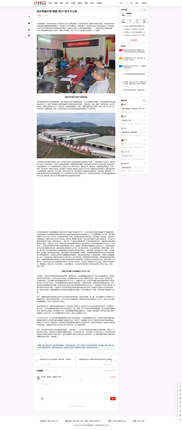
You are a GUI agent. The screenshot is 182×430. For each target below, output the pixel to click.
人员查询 (99, 3)
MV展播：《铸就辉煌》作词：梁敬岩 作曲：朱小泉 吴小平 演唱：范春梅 (146, 135)
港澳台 (80, 3)
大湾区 (73, 3)
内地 (66, 3)
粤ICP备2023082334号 (102, 425)
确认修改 (113, 372)
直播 (55, 3)
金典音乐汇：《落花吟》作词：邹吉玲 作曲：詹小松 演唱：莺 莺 (144, 112)
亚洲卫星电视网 (88, 425)
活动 (91, 3)
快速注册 (144, 3)
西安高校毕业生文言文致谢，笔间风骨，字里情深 (55, 355)
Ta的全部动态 (133, 40)
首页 (50, 3)
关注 (142, 10)
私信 (145, 10)
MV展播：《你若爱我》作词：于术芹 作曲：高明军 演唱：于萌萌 (144, 147)
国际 (86, 3)
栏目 (61, 3)
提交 (113, 394)
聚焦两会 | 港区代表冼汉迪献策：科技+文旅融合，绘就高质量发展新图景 (146, 171)
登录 (137, 3)
